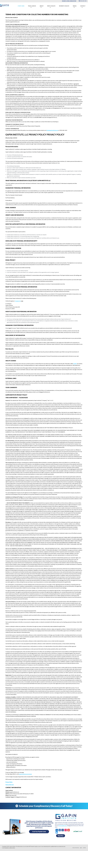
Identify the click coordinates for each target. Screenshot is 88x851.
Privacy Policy (9, 782)
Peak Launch (32, 5)
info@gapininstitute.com (52, 130)
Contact (82, 5)
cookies (75, 363)
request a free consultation (69, 1)
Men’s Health (51, 5)
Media (75, 5)
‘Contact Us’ (18, 301)
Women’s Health (64, 5)
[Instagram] (65, 830)
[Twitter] (57, 832)
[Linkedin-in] (60, 830)
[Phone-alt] (57, 830)
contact (30, 774)
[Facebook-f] (62, 830)
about (42, 5)
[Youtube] (68, 830)
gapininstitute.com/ (23, 774)
